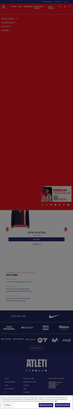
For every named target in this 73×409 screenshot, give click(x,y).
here (56, 401)
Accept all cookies (46, 405)
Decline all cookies (62, 405)
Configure (7, 405)
